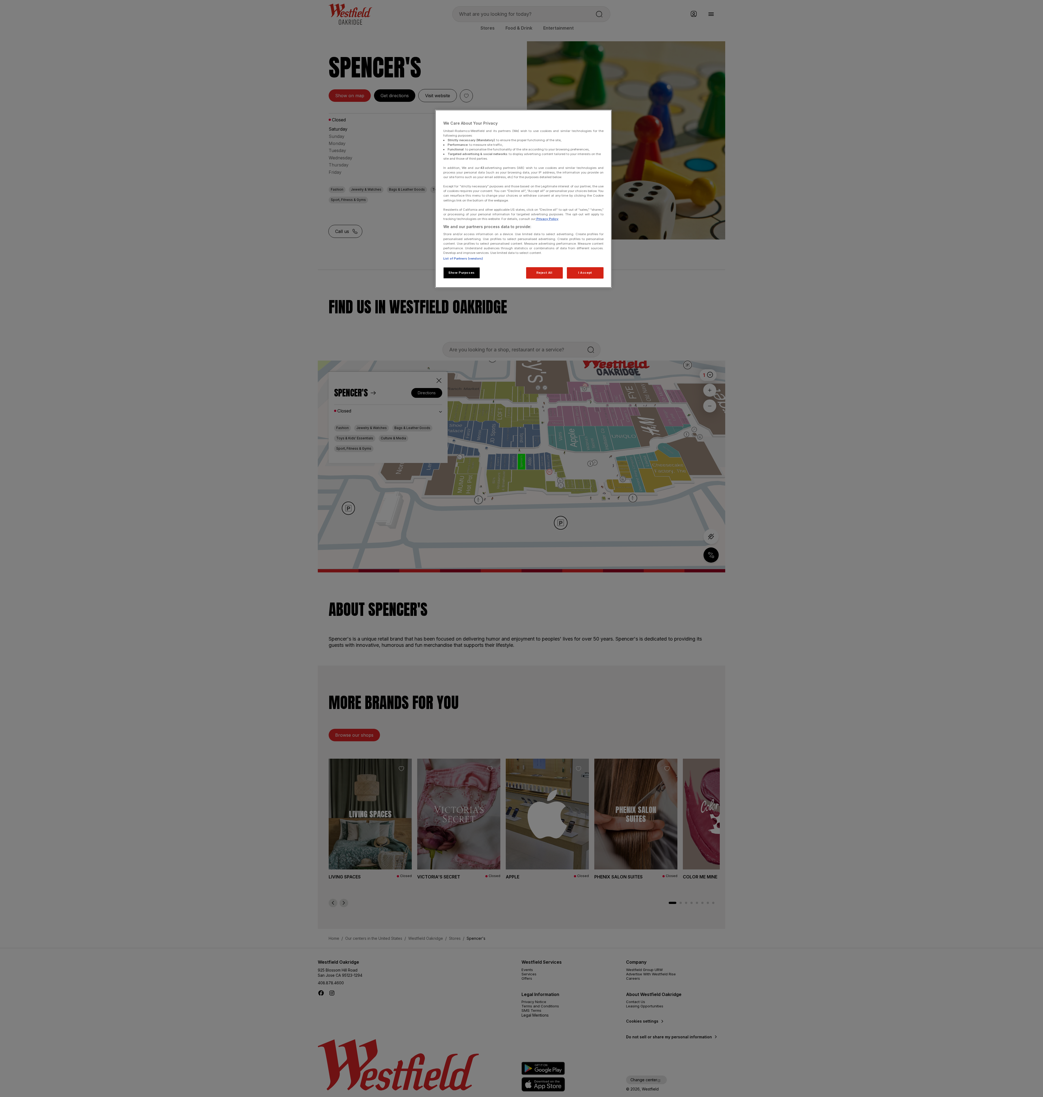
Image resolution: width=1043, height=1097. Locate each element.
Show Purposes (461, 273)
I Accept (585, 273)
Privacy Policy (547, 219)
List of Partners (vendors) (463, 258)
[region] (523, 199)
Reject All (544, 273)
